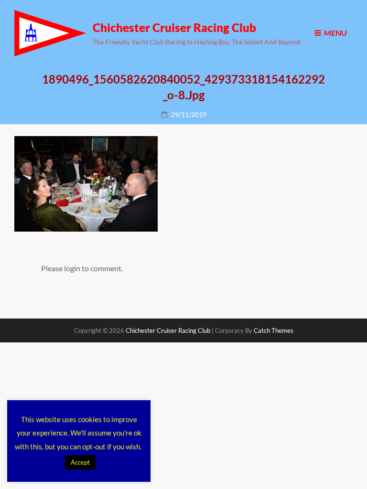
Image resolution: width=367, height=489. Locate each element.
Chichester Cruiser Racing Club (174, 27)
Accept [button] (80, 462)
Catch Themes (273, 330)
